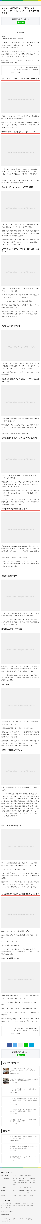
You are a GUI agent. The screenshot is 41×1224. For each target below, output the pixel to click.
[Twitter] (15, 1045)
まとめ (31, 1195)
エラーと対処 (21, 1190)
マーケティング (23, 1175)
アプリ (14, 1190)
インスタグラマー (6, 1179)
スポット (3, 1187)
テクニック (34, 1190)
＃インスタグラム (17, 1179)
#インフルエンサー (6, 1205)
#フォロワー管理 (28, 1205)
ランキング (25, 1195)
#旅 (32, 1203)
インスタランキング (7, 1211)
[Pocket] (20, 1045)
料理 (26, 1182)
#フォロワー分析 (5, 1207)
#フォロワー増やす (18, 1205)
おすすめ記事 (4, 1175)
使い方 (3, 1190)
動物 (22, 1182)
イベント (15, 1187)
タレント (29, 1180)
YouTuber (26, 1179)
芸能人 (14, 1184)
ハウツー (15, 1192)
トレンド (15, 1175)
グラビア (15, 1180)
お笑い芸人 (33, 1179)
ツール (27, 1190)
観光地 (29, 1187)
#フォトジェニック (6, 1203)
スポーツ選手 (22, 1180)
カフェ (20, 1187)
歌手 (30, 1182)
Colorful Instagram (20, 3)
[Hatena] (31, 1045)
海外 (34, 1182)
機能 (28, 1192)
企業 (19, 1182)
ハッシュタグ (22, 1192)
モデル (35, 1180)
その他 (3, 1195)
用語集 (30, 1175)
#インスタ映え (16, 1203)
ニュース (15, 1195)
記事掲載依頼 (5, 1214)
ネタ (20, 1195)
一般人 (14, 1182)
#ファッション (25, 1203)
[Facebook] (9, 1045)
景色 (25, 1187)
